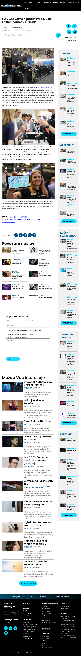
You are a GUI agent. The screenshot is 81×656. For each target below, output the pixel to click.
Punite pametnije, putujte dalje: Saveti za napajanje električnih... (71, 391)
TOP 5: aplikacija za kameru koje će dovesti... (71, 63)
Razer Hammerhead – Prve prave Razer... (45, 274)
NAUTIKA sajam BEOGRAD (66, 632)
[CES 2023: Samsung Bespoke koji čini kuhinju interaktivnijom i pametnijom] (63, 241)
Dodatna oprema (28, 638)
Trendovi (70, 341)
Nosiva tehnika (28, 30)
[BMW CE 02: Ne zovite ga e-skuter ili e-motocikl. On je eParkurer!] (63, 505)
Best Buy (25, 611)
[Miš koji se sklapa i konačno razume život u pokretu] (12, 405)
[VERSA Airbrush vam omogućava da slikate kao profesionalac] (6, 274)
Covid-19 (70, 149)
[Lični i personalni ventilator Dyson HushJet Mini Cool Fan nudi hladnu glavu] (33, 250)
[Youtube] (74, 31)
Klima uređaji (46, 611)
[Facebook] (68, 26)
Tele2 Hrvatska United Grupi (71, 416)
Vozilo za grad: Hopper (71, 441)
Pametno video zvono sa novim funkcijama (38, 503)
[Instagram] (74, 26)
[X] (69, 31)
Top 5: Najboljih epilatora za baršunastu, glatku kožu (71, 302)
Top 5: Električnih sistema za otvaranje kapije (72, 87)
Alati (43, 625)
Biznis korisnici (65, 609)
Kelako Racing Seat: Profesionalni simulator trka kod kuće (71, 174)
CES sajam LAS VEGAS (68, 616)
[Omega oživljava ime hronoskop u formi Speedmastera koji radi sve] (63, 461)
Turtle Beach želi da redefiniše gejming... (18, 287)
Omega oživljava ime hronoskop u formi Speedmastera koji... (71, 466)
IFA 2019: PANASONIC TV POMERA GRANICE (71, 315)
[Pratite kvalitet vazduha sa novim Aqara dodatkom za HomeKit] (63, 256)
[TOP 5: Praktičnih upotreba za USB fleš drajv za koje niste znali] (63, 123)
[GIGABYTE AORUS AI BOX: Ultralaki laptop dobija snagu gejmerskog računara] (12, 387)
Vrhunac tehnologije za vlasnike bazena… (71, 274)
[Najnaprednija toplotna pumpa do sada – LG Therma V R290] (63, 372)
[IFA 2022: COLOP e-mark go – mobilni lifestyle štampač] (6, 297)
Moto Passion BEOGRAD (68, 627)
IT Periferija (26, 636)
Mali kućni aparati (47, 613)
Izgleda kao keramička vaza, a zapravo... (37, 524)
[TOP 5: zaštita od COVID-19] (63, 150)
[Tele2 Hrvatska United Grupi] (63, 415)
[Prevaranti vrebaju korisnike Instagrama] (63, 343)
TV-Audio (45, 606)
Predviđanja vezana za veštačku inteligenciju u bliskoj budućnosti (71, 360)
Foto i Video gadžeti (29, 627)
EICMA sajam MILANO (67, 620)
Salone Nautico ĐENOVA (68, 638)
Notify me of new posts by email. (17, 337)
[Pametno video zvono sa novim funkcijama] (12, 506)
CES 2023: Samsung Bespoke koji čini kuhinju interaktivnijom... (71, 245)
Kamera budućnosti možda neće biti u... (35, 542)
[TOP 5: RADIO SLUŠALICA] (63, 73)
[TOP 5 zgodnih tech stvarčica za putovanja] (63, 185)
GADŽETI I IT (67, 145)
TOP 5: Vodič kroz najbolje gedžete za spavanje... (70, 112)
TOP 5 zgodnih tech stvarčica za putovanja (71, 187)
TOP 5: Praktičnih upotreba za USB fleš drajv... (71, 126)
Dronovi (25, 634)
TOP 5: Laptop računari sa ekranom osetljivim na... (71, 99)
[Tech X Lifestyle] (11, 5)
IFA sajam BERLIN (66, 618)
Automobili (71, 385)
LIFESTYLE (66, 434)
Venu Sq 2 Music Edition (42, 87)
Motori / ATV (46, 638)
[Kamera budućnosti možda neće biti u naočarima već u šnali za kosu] (12, 546)
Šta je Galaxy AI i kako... (37, 421)
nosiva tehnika (8, 223)
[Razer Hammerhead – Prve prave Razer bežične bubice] (33, 274)
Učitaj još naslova (27, 583)
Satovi (44, 643)
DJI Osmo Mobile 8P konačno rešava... (35, 563)
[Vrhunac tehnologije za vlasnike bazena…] (63, 270)
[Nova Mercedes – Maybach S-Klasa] (63, 450)
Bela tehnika (46, 609)
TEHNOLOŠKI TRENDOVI (67, 336)
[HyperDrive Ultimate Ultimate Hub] (33, 297)
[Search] (58, 35)
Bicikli (69, 438)
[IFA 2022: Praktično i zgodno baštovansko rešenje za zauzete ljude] (6, 250)
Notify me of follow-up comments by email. (20, 335)
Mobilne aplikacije (71, 58)
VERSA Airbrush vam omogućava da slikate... (18, 276)
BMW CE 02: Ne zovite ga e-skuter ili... (71, 507)
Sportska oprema (47, 648)
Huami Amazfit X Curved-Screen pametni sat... (44, 263)
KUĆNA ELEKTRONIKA (68, 234)
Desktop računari (28, 631)
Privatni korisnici (66, 606)
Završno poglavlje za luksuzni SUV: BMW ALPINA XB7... (71, 481)
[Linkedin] (30, 235)
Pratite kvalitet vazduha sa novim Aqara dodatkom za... (71, 260)
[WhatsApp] (25, 235)
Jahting (44, 641)
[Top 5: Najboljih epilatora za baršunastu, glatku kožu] (63, 297)
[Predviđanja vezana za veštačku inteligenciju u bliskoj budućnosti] (63, 356)
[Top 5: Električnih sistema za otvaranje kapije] (63, 83)
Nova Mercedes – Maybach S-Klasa (71, 452)
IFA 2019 (70, 310)
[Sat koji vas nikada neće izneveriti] (6, 262)
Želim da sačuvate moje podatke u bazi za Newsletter (24, 330)
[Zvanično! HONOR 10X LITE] (63, 160)
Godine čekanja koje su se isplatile (37, 438)
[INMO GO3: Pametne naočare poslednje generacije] (12, 462)
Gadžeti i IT (6, 30)
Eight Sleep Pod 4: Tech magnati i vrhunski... (72, 288)
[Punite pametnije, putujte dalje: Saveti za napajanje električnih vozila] (63, 387)
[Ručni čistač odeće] (63, 213)
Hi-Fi (43, 616)
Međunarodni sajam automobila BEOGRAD (67, 623)
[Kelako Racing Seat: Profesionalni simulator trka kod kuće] (63, 171)
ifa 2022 (36, 220)
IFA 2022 (16, 30)
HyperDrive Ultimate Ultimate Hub (45, 298)
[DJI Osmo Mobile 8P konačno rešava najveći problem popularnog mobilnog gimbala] (12, 566)
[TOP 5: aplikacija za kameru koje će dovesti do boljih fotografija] (63, 59)
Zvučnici (44, 618)
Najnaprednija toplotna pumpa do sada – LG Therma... (71, 376)
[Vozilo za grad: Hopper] (63, 439)
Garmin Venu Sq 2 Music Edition (16, 220)
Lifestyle (70, 460)
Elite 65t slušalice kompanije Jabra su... (46, 287)
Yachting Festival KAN (67, 635)
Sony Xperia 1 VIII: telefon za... (38, 482)
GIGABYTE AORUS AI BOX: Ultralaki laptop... (38, 383)
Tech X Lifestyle (9, 605)
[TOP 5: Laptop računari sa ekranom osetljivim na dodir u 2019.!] (63, 96)
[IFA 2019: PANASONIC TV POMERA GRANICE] (63, 312)
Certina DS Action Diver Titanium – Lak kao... (71, 495)
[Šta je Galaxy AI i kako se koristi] (12, 426)
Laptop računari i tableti (30, 629)
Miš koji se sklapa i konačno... (34, 402)
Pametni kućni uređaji (49, 623)
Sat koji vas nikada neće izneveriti (18, 262)
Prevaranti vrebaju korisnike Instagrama (70, 346)
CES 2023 (70, 239)
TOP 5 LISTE (66, 53)
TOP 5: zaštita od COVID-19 (71, 152)
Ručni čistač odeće (70, 215)
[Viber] (34, 235)
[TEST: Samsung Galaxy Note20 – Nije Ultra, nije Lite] (63, 197)
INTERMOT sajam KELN (68, 629)
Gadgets (13, 217)
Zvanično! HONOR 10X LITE (71, 162)
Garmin (24, 217)
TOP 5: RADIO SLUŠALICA (71, 74)
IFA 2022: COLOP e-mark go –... (18, 298)
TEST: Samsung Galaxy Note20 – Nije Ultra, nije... (71, 200)
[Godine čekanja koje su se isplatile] (12, 441)
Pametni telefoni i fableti (33, 487)
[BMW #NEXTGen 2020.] (63, 403)
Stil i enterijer (46, 620)
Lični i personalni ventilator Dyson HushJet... (44, 251)
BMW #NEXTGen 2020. (70, 405)
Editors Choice (27, 613)
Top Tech (26, 616)
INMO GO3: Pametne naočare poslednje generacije (36, 460)
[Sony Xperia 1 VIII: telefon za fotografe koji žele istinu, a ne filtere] (12, 486)
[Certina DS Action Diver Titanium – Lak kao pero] (63, 492)
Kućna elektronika (16, 272)
